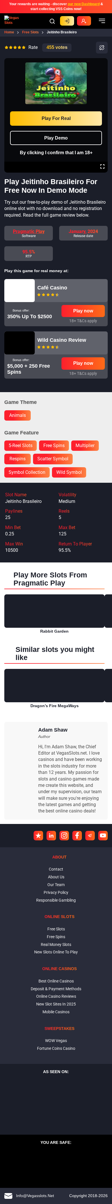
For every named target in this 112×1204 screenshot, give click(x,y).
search (52, 21)
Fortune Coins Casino (56, 1048)
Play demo (56, 138)
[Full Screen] (102, 167)
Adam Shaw (52, 730)
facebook (77, 835)
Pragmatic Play (29, 231)
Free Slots (56, 929)
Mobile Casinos (56, 1012)
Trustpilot (38, 835)
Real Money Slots (56, 944)
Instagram (64, 835)
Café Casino (52, 288)
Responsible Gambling (56, 900)
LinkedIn (51, 835)
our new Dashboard (84, 4)
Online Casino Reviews (56, 996)
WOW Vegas (56, 1040)
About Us (56, 877)
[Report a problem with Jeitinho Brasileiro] (102, 48)
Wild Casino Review (61, 340)
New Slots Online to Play (56, 952)
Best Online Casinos (56, 981)
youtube (103, 835)
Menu (102, 21)
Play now (83, 310)
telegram (90, 835)
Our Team (56, 884)
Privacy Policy (56, 892)
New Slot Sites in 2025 (56, 1004)
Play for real (56, 118)
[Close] (102, 62)
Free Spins (56, 936)
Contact (56, 869)
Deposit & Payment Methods (56, 989)
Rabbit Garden (54, 631)
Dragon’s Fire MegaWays (54, 705)
